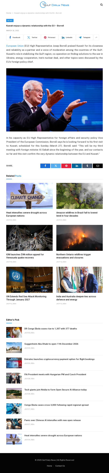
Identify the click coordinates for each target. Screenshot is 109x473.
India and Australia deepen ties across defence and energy (76, 298)
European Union (15, 45)
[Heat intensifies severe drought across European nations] (29, 196)
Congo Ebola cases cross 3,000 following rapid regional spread (56, 405)
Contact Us (60, 466)
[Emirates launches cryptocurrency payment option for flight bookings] (14, 363)
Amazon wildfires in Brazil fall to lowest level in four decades (77, 214)
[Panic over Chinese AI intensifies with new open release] (14, 424)
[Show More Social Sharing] (96, 37)
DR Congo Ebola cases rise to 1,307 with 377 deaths (50, 328)
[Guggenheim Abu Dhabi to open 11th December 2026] (14, 347)
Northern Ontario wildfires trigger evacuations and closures (73, 256)
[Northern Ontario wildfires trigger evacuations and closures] (79, 238)
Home (8, 13)
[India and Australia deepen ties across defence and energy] (79, 280)
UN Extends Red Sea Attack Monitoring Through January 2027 (26, 298)
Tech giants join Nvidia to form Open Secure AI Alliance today (55, 389)
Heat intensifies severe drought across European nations (26, 214)
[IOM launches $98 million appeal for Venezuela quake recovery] (29, 238)
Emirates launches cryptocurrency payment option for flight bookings (59, 359)
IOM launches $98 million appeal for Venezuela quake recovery (25, 256)
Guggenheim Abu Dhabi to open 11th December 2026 (51, 344)
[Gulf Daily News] (54, 4)
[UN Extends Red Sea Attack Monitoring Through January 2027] (29, 280)
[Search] (101, 4)
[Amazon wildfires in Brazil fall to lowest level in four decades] (79, 196)
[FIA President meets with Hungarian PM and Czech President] (14, 378)
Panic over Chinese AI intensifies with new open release (52, 420)
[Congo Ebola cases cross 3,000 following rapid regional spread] (14, 408)
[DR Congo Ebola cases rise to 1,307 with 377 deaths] (14, 332)
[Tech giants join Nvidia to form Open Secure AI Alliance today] (14, 393)
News (9, 20)
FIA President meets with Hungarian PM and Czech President (55, 374)
